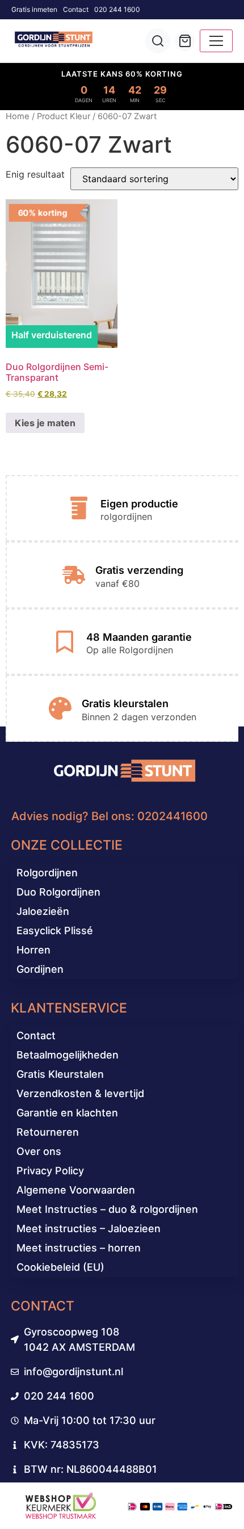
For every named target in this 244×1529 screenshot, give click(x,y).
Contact (76, 9)
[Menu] (216, 41)
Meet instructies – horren (78, 1248)
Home (18, 116)
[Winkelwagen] (185, 41)
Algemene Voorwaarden (75, 1190)
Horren (33, 950)
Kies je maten (45, 423)
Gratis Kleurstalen (60, 1074)
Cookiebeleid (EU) (60, 1267)
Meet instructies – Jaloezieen (88, 1228)
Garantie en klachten (67, 1113)
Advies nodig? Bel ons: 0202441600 (109, 816)
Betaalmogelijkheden (67, 1055)
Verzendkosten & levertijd (80, 1093)
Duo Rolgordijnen (58, 892)
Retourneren (47, 1132)
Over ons (38, 1151)
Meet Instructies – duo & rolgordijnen (107, 1209)
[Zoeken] (157, 40)
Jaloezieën (42, 911)
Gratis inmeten (34, 9)
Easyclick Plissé (54, 930)
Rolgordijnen (47, 873)
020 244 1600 (117, 9)
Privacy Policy (50, 1171)
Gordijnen (40, 969)
